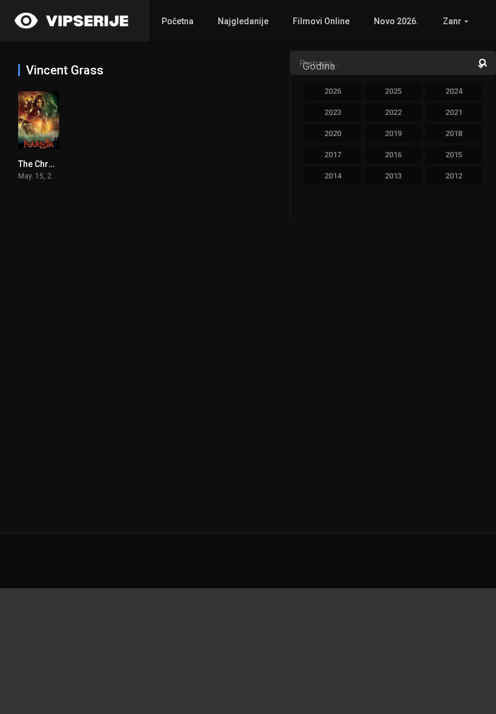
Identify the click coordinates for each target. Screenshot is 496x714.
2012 (453, 175)
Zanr (452, 21)
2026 (332, 91)
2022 (393, 112)
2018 (453, 133)
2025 (393, 91)
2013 (393, 175)
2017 (332, 154)
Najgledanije (243, 21)
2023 (332, 112)
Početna (178, 21)
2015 (453, 154)
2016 (393, 154)
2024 (453, 91)
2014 (332, 175)
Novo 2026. (396, 21)
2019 (393, 133)
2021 (453, 112)
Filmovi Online (321, 21)
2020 (332, 133)
